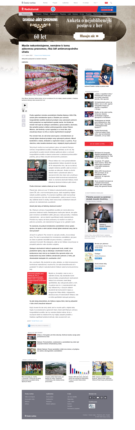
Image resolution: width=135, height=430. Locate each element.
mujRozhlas (65, 2)
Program (55, 2)
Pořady (45, 14)
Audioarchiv (54, 14)
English (108, 415)
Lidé (69, 14)
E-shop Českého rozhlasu (94, 193)
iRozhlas (45, 2)
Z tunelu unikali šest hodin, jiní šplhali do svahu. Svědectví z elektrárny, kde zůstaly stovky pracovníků (54, 379)
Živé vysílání (89, 79)
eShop (27, 404)
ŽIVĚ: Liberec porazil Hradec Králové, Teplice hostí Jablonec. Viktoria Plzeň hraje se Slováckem (102, 378)
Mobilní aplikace (51, 404)
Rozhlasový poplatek (74, 408)
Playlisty (63, 14)
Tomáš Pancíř (35, 321)
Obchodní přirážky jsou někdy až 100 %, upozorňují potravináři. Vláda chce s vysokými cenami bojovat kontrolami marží (37, 278)
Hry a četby (89, 73)
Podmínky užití (101, 415)
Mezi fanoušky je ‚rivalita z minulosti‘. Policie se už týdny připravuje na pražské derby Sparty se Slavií (31, 379)
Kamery (75, 14)
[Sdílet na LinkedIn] (23, 125)
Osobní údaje (92, 415)
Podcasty (49, 401)
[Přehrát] (25, 105)
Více (105, 14)
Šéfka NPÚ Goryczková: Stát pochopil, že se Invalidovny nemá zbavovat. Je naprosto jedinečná (103, 174)
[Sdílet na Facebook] (23, 116)
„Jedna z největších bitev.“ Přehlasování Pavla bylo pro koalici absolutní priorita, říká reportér (104, 96)
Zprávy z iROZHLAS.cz (29, 360)
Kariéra (70, 404)
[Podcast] (23, 111)
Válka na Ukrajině (30, 397)
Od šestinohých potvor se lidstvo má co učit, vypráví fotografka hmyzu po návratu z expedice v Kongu (103, 105)
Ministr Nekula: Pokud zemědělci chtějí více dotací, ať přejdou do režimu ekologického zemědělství (58, 350)
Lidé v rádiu (71, 401)
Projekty (89, 14)
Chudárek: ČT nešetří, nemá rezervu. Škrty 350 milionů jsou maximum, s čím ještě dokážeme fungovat (103, 164)
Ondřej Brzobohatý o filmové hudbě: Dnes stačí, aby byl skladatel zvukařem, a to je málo (102, 133)
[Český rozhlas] (29, 3)
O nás (82, 14)
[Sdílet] (26, 111)
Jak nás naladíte (72, 397)
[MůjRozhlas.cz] (25, 62)
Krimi (96, 73)
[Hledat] (111, 3)
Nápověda (70, 399)
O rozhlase (86, 2)
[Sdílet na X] (23, 120)
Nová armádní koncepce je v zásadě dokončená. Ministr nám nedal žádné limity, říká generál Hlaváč (104, 183)
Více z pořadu (90, 150)
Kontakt (70, 406)
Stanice (76, 2)
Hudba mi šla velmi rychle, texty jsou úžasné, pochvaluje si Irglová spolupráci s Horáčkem (103, 114)
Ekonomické (26, 14)
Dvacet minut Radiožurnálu (42, 55)
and (41, 321)
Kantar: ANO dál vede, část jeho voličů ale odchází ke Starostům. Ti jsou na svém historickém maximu (79, 379)
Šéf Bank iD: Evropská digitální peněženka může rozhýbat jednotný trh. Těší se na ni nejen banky (104, 155)
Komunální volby (30, 399)
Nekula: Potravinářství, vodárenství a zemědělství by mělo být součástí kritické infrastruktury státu (58, 343)
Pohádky (88, 76)
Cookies (85, 415)
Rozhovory (97, 14)
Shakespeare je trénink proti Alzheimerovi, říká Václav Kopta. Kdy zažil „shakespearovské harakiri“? (102, 124)
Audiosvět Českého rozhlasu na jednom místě (97, 86)
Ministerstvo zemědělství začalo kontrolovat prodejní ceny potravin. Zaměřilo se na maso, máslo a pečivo (36, 175)
